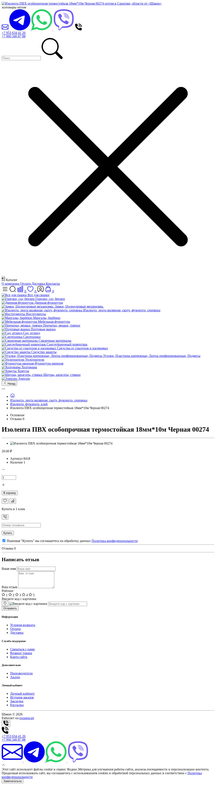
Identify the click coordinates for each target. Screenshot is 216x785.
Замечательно (12, 781)
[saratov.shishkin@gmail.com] (5, 29)
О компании (11, 283)
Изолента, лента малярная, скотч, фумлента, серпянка (48, 400)
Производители (21, 673)
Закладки (16, 701)
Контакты (53, 283)
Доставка (39, 283)
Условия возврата (22, 625)
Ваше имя (9, 568)
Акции (15, 677)
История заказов (22, 697)
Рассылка (17, 705)
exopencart (26, 718)
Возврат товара (21, 653)
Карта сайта (18, 657)
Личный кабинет (22, 693)
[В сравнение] (12, 501)
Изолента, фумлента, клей (29, 404)
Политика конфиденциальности (115, 541)
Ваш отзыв (9, 587)
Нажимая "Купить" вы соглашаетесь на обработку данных (72, 541)
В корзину (9, 493)
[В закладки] (5, 501)
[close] (3, 276)
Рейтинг (8, 591)
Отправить (10, 608)
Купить (7, 533)
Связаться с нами (22, 649)
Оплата (26, 283)
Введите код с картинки (19, 599)
